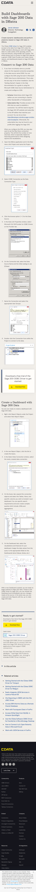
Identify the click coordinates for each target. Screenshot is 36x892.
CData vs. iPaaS (6, 830)
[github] (10, 764)
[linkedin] (3, 764)
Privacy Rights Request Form (14, 884)
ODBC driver (13, 46)
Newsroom (22, 824)
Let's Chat (7, 770)
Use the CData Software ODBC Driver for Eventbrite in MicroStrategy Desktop (19, 720)
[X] (6, 764)
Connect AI (22, 786)
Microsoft (21, 859)
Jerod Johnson (13, 28)
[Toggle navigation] (32, 2)
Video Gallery (5, 868)
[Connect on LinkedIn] (33, 30)
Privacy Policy (14, 881)
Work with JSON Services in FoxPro (18, 730)
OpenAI (21, 865)
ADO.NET (4, 789)
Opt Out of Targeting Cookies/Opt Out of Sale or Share (18, 888)
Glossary (4, 865)
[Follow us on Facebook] (27, 30)
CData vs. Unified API (7, 833)
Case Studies (5, 853)
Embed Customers (7, 827)
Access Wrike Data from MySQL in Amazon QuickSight (17, 714)
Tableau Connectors (7, 807)
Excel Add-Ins (6, 801)
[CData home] (9, 2)
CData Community (7, 850)
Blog (3, 856)
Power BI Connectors (7, 804)
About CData (22, 818)
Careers (21, 836)
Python (4, 792)
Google (21, 856)
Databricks (22, 853)
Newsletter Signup (7, 862)
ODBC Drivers (5, 783)
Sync (20, 783)
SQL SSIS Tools (23, 789)
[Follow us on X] (30, 30)
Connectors (5, 818)
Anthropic (22, 850)
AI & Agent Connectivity (8, 824)
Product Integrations (7, 821)
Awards (21, 827)
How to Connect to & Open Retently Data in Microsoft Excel (18, 725)
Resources (4, 859)
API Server (4, 795)
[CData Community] (13, 764)
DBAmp (21, 792)
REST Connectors (6, 798)
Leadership (22, 830)
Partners (21, 833)
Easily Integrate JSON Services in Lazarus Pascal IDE (17, 693)
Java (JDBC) (5, 786)
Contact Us (22, 839)
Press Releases (23, 821)
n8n (20, 862)
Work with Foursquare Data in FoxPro (18, 709)
